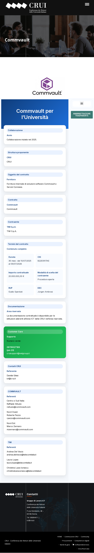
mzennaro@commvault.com (20, 429)
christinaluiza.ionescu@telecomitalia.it (24, 471)
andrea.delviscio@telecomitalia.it (21, 454)
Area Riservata (83, 549)
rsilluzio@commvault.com (18, 407)
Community (85, 537)
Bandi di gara (65, 545)
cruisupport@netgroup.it (18, 353)
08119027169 (13, 347)
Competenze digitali (82, 541)
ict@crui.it (11, 378)
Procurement (67, 541)
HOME (59, 537)
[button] (82, 103)
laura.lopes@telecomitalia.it (19, 463)
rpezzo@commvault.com (18, 418)
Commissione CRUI (71, 537)
